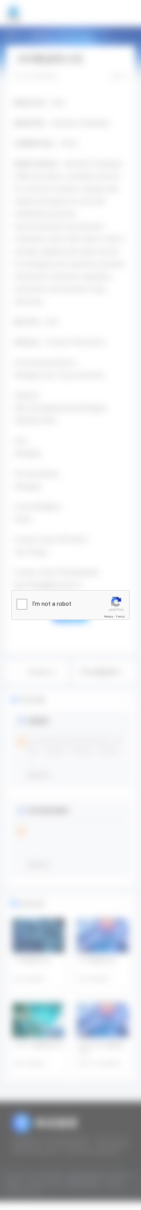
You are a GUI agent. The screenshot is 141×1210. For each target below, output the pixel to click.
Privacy (108, 616)
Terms (120, 616)
